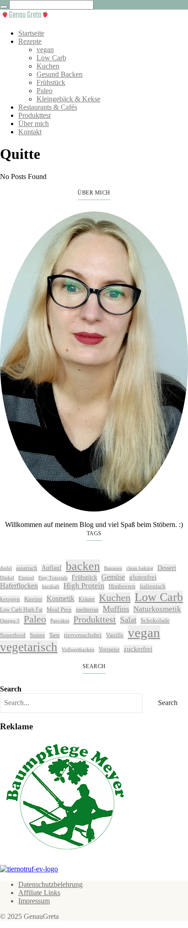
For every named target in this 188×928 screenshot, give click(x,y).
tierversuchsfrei (83, 635)
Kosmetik (60, 598)
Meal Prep (59, 609)
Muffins (116, 608)
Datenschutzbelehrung (50, 884)
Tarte (54, 635)
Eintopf (26, 577)
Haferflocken (19, 586)
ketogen (10, 599)
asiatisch (26, 567)
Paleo (44, 91)
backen (83, 566)
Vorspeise (109, 649)
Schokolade (155, 620)
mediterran (87, 609)
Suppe (37, 635)
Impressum (34, 901)
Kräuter (86, 599)
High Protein (83, 585)
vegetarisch (28, 647)
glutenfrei (143, 577)
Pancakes (59, 620)
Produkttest (34, 115)
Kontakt (30, 132)
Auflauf (52, 567)
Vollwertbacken (78, 649)
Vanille (115, 635)
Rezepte (30, 41)
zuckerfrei (138, 649)
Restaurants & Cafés (47, 107)
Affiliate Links (39, 892)
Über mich (33, 123)
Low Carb (51, 58)
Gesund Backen (60, 74)
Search (10, 689)
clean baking (139, 568)
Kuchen (48, 66)
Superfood (13, 635)
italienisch (153, 586)
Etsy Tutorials (53, 577)
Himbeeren (122, 586)
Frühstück (51, 82)
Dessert (166, 567)
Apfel (6, 568)
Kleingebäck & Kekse (68, 99)
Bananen (113, 568)
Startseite (31, 33)
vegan (45, 49)
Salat (128, 619)
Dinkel (7, 577)
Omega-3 (10, 620)
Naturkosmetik (157, 609)
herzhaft (50, 586)
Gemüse (113, 577)
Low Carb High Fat (21, 609)
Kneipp (33, 599)
